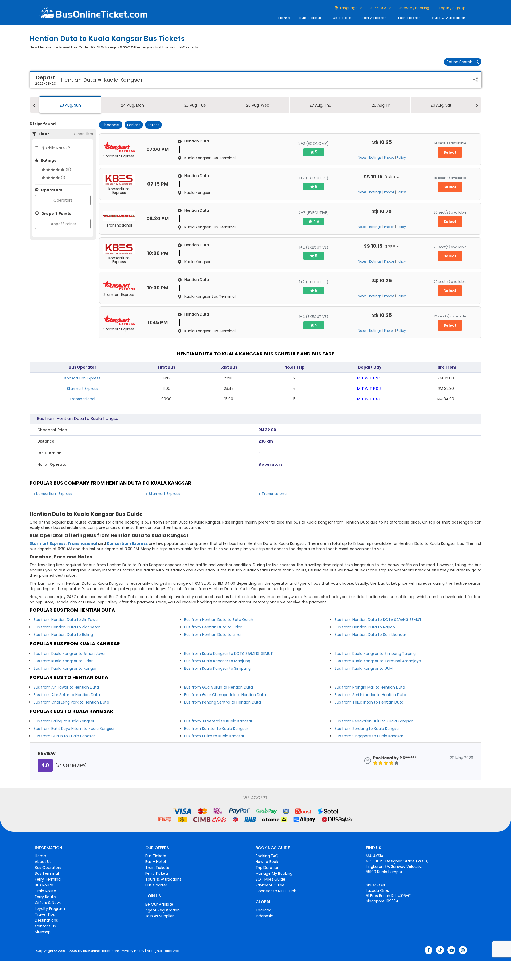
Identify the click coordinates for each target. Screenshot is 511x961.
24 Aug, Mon (132, 105)
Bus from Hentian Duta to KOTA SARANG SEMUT (378, 619)
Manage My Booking (274, 873)
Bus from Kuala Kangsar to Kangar (65, 668)
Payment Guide (270, 885)
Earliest (133, 125)
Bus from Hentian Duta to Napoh (365, 627)
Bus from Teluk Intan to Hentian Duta (369, 702)
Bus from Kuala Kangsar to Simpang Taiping (375, 653)
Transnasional (82, 399)
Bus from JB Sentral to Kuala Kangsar (218, 721)
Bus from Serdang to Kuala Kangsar (367, 728)
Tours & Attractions (163, 879)
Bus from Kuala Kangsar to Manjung (217, 661)
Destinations (46, 920)
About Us (43, 861)
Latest (153, 125)
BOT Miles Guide (270, 879)
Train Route (45, 891)
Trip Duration (267, 867)
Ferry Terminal (48, 879)
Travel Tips (45, 914)
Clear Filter (83, 134)
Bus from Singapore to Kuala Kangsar (369, 736)
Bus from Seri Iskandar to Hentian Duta (370, 694)
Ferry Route (45, 896)
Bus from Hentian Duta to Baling (63, 634)
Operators (62, 200)
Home (284, 17)
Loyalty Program (50, 908)
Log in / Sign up (452, 7)
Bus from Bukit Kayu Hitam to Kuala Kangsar (74, 728)
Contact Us (45, 926)
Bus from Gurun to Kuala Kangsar (64, 736)
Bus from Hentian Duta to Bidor (213, 627)
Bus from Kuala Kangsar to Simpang (217, 668)
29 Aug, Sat (441, 105)
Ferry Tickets (374, 17)
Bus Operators (48, 867)
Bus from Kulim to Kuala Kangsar (214, 736)
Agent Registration (162, 910)
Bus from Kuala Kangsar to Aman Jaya (69, 653)
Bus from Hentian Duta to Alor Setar (67, 627)
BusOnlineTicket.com (101, 950)
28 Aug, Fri (381, 105)
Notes (362, 158)
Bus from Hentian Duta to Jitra (212, 634)
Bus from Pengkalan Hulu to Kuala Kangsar (374, 721)
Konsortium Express (82, 378)
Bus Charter (156, 885)
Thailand (263, 910)
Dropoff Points (63, 224)
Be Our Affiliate (159, 904)
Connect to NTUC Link (276, 891)
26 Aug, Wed (257, 105)
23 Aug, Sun (70, 105)
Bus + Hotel (342, 17)
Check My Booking (413, 7)
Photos (389, 158)
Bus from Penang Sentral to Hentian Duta (222, 702)
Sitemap (43, 932)
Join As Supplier (159, 916)
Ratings (375, 158)
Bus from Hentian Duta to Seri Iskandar (370, 634)
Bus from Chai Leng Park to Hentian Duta (71, 702)
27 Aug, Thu (320, 105)
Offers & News (48, 902)
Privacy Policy (132, 950)
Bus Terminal (47, 873)
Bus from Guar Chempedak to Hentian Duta (225, 694)
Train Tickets (408, 17)
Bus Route (44, 885)
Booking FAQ (267, 855)
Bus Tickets (310, 17)
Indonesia (264, 916)
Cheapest (110, 125)
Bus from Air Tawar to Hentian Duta (66, 687)
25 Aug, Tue (195, 105)
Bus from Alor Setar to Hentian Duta (67, 694)
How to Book (267, 861)
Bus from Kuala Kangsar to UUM (364, 668)
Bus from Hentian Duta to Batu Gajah (218, 619)
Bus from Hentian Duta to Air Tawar (66, 619)
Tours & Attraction (447, 17)
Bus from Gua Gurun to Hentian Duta (218, 687)
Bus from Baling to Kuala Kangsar (64, 721)
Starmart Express (82, 388)
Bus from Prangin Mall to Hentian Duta (370, 687)
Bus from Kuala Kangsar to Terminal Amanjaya (378, 661)
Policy (401, 158)
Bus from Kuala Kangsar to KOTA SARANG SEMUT (228, 653)
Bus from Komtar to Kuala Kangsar (216, 728)
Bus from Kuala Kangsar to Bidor (63, 661)
